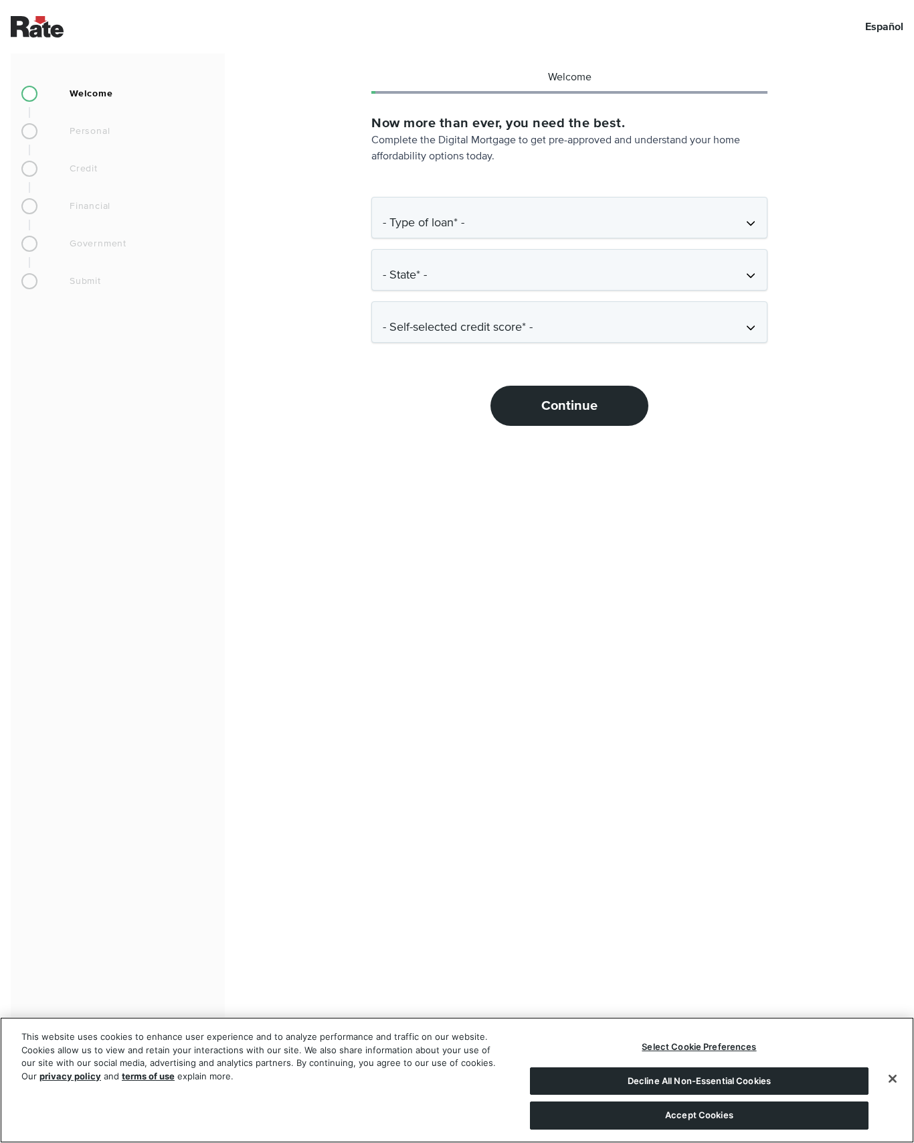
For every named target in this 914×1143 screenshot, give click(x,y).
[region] (457, 1080)
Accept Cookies (699, 1115)
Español (884, 26)
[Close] (892, 1078)
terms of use (148, 1076)
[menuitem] (117, 93)
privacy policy (70, 1076)
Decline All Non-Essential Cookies (699, 1080)
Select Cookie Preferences (699, 1046)
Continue (569, 405)
